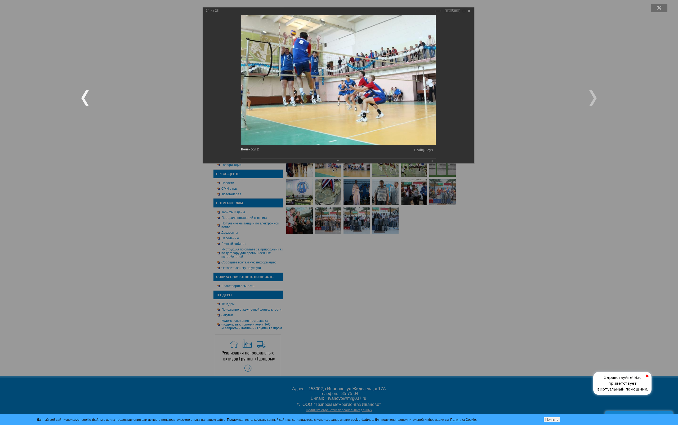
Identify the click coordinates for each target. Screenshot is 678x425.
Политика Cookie (463, 420)
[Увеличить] (464, 11)
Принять (552, 420)
